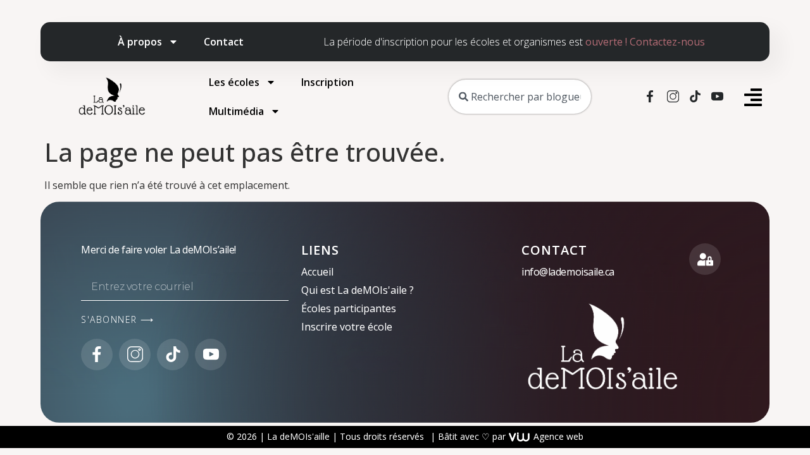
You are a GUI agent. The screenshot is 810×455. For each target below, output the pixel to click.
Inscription (327, 82)
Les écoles (234, 82)
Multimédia (236, 111)
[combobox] (520, 97)
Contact (224, 42)
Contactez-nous (667, 42)
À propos (140, 42)
